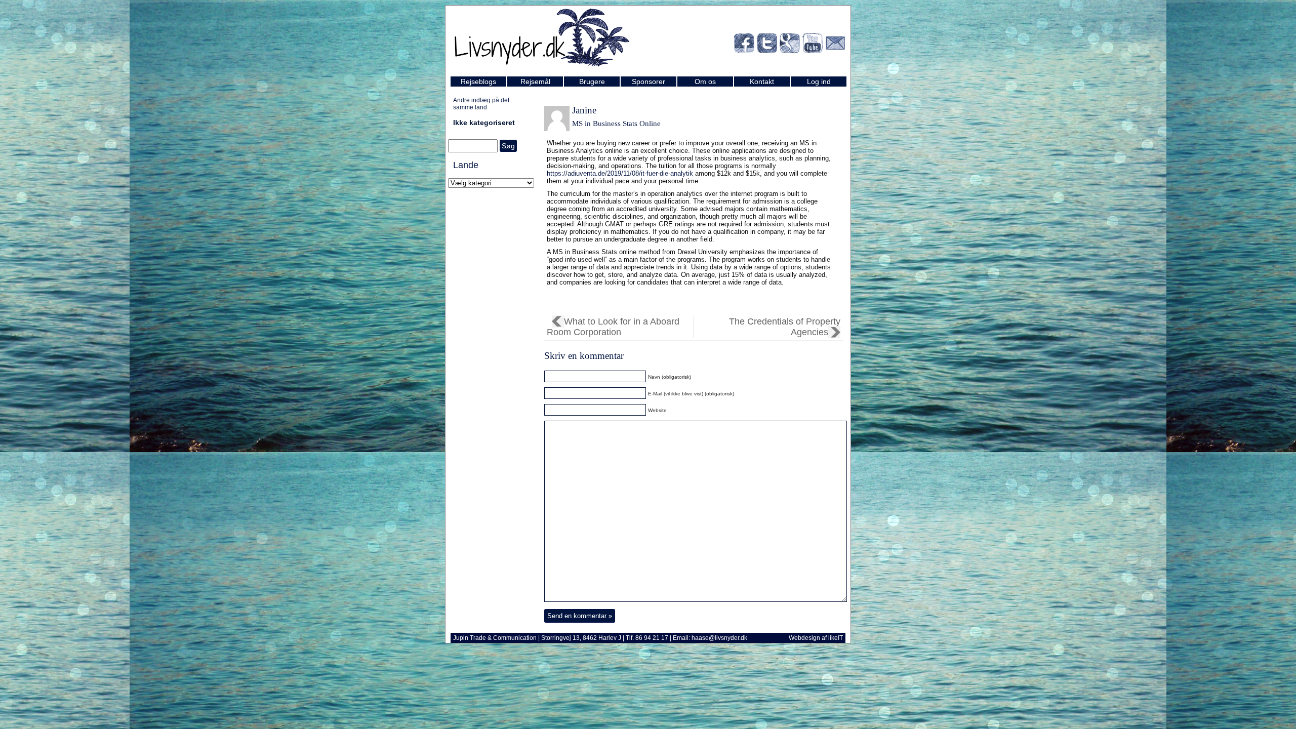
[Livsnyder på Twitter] (767, 44)
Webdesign (804, 637)
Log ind (819, 81)
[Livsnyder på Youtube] (812, 44)
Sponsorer (648, 81)
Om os (705, 81)
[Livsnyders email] (835, 44)
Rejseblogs (478, 81)
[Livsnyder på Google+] (790, 44)
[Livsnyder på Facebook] (744, 44)
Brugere (592, 81)
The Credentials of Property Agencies (784, 326)
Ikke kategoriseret (484, 122)
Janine (584, 110)
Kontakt (762, 81)
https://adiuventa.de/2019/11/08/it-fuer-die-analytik (620, 173)
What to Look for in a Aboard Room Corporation (613, 326)
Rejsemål (535, 81)
